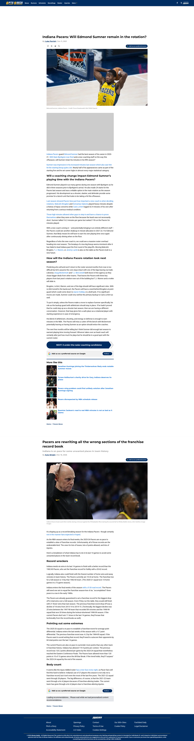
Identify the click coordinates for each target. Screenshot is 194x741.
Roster (59, 3)
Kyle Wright (50, 455)
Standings (51, 3)
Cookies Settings (99, 730)
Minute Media (35, 735)
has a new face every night (87, 670)
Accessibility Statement (55, 730)
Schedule (42, 3)
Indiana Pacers (53, 154)
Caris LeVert (78, 207)
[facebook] (177, 3)
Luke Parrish (50, 41)
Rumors (34, 3)
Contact (96, 722)
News (27, 3)
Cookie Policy (119, 726)
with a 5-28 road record (92, 587)
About (48, 722)
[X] (181, 3)
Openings (77, 722)
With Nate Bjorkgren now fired (61, 157)
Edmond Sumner (71, 154)
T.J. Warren (58, 250)
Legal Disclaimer (141, 726)
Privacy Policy (79, 726)
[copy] (59, 46)
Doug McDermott (61, 273)
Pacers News (58, 424)
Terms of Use (98, 726)
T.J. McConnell (78, 273)
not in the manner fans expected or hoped (63, 534)
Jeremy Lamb (72, 250)
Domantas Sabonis (80, 204)
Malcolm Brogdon (62, 204)
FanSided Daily (140, 722)
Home (49, 424)
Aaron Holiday (79, 292)
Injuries (67, 3)
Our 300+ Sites (120, 722)
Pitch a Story (51, 726)
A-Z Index (77, 730)
